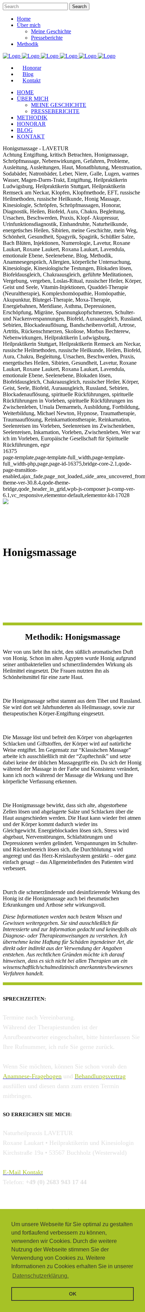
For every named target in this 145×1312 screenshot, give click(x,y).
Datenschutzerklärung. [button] (40, 1276)
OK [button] (72, 1294)
